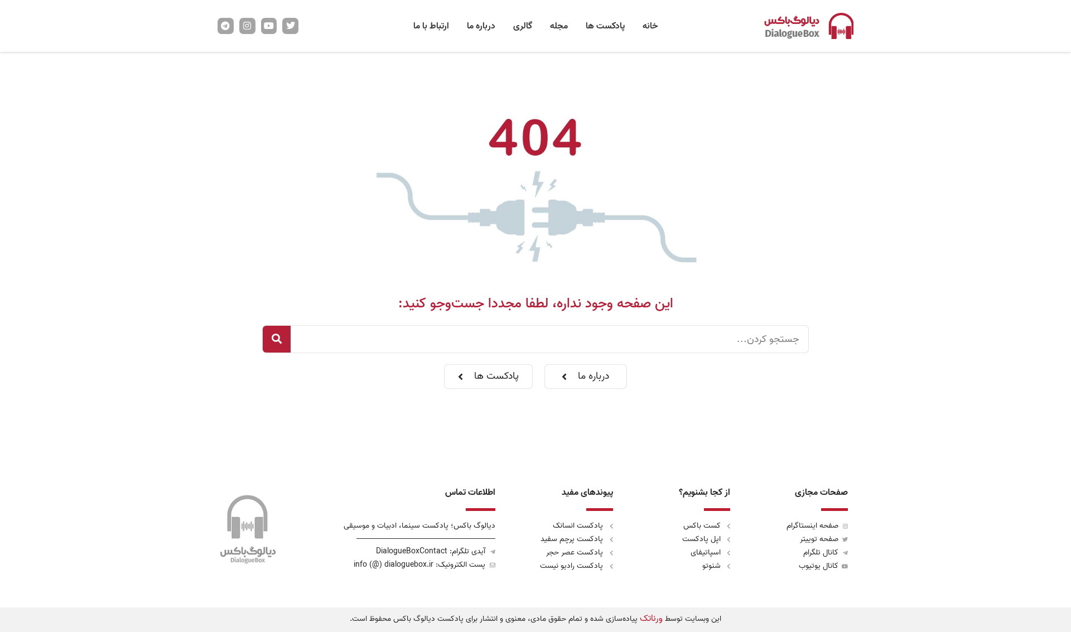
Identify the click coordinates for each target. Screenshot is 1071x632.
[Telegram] (226, 26)
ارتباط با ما (431, 26)
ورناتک (651, 618)
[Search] (277, 339)
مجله (559, 26)
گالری (522, 26)
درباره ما (481, 26)
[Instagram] (247, 26)
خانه (650, 26)
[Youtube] (269, 26)
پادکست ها (605, 26)
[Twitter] (290, 26)
